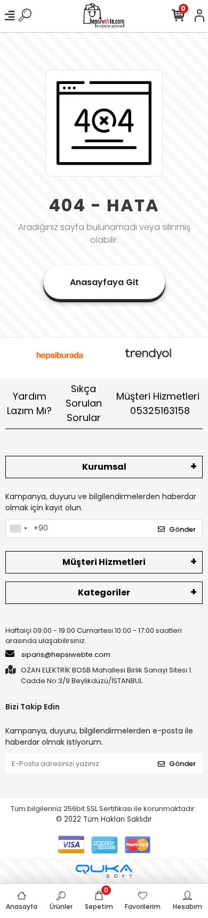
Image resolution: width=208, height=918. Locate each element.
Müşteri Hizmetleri (157, 403)
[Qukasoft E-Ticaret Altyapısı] (104, 871)
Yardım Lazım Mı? (29, 403)
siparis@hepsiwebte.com (65, 654)
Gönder (182, 529)
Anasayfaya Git (104, 282)
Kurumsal (104, 467)
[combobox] (18, 528)
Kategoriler (104, 592)
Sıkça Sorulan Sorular (84, 403)
